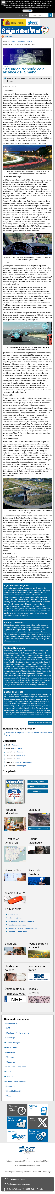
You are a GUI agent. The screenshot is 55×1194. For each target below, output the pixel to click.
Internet (20, 752)
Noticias (9, 1161)
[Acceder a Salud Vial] (15, 950)
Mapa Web (36, 1172)
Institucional (17, 748)
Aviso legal (47, 1172)
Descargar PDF (37, 781)
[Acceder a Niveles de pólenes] (15, 977)
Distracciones (11, 1047)
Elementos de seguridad (16, 1067)
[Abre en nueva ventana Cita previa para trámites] (17, 1110)
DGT (8, 1028)
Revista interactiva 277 (17, 925)
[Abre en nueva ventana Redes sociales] (38, 1122)
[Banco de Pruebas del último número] (39, 881)
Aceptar (27, 11)
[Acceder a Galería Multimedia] (39, 849)
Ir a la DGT (23, 15)
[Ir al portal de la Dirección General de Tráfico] (27, 1149)
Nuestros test (13, 914)
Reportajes (21, 42)
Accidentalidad (12, 1023)
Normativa (10, 1052)
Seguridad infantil (13, 1091)
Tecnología (21, 766)
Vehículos (21, 755)
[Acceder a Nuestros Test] (15, 877)
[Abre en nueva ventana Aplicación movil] (38, 1110)
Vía (18, 759)
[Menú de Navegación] (3, 3)
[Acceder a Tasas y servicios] (39, 999)
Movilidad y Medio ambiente (17, 1033)
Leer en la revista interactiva (39, 723)
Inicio (13, 42)
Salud (8, 1072)
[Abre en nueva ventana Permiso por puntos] (38, 1135)
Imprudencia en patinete (38, 828)
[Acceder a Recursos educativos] (15, 824)
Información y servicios (21, 1172)
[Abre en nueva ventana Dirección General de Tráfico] (33, 22)
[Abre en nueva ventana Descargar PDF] (14, 792)
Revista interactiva (37, 786)
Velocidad (10, 1076)
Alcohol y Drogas (13, 1043)
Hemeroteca (37, 791)
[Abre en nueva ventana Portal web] (17, 1135)
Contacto (7, 1172)
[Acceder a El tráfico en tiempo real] (15, 854)
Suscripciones (22, 1165)
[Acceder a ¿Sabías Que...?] (15, 900)
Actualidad (16, 745)
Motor (46, 1161)
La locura (39, 820)
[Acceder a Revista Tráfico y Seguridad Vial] (25, 30)
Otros (8, 1096)
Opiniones (28, 1161)
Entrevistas (38, 1161)
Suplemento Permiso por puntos (21, 921)
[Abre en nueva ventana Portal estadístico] (17, 1122)
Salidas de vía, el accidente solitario (22, 928)
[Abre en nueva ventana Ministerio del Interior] (13, 22)
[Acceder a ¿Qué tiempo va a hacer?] (39, 954)
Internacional (34, 1165)
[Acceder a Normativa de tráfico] (39, 977)
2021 (29, 42)
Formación (10, 1086)
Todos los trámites (15, 918)
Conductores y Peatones (16, 1081)
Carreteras (10, 1062)
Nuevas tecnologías (24, 762)
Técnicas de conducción (17, 932)
